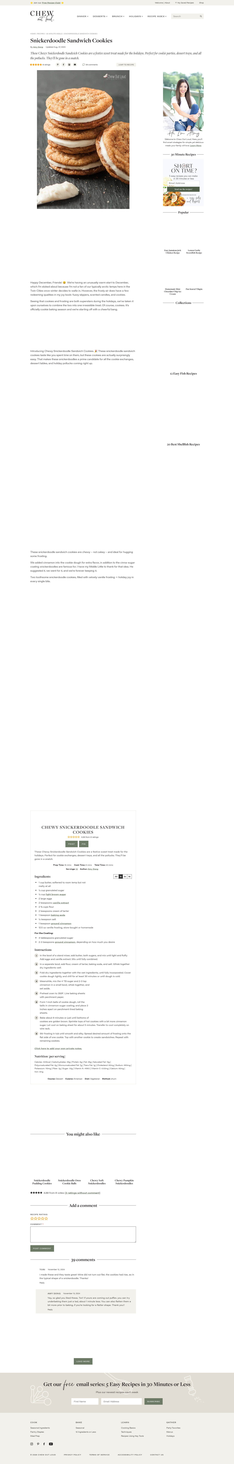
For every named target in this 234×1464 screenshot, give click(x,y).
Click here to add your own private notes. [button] (58, 1048)
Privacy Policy (72, 1454)
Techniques (126, 1431)
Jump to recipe (126, 65)
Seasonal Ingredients (40, 1427)
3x (129, 876)
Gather (171, 1422)
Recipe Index (156, 16)
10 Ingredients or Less (86, 1431)
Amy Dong (38, 47)
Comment (37, 1224)
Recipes (41, 34)
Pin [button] (84, 844)
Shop (201, 2)
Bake (79, 1422)
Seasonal (80, 1427)
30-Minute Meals (54, 34)
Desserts (99, 16)
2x (125, 876)
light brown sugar (56, 894)
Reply (42, 1282)
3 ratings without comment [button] (82, 1192)
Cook (33, 1422)
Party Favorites (173, 1427)
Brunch (117, 16)
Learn (125, 1422)
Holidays (135, 16)
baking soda (58, 915)
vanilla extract (61, 902)
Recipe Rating (39, 1214)
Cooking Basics (128, 1427)
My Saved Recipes (186, 2)
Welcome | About (162, 2)
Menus (169, 1431)
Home (33, 34)
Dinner (81, 16)
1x (121, 876)
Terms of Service (99, 1454)
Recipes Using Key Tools (132, 1435)
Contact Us (157, 1454)
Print (71, 844)
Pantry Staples (37, 1431)
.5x (116, 876)
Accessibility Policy (130, 1454)
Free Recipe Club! (51, 2)
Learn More (195, 145)
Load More (83, 1361)
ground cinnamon (61, 923)
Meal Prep (35, 1435)
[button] (69, 837)
